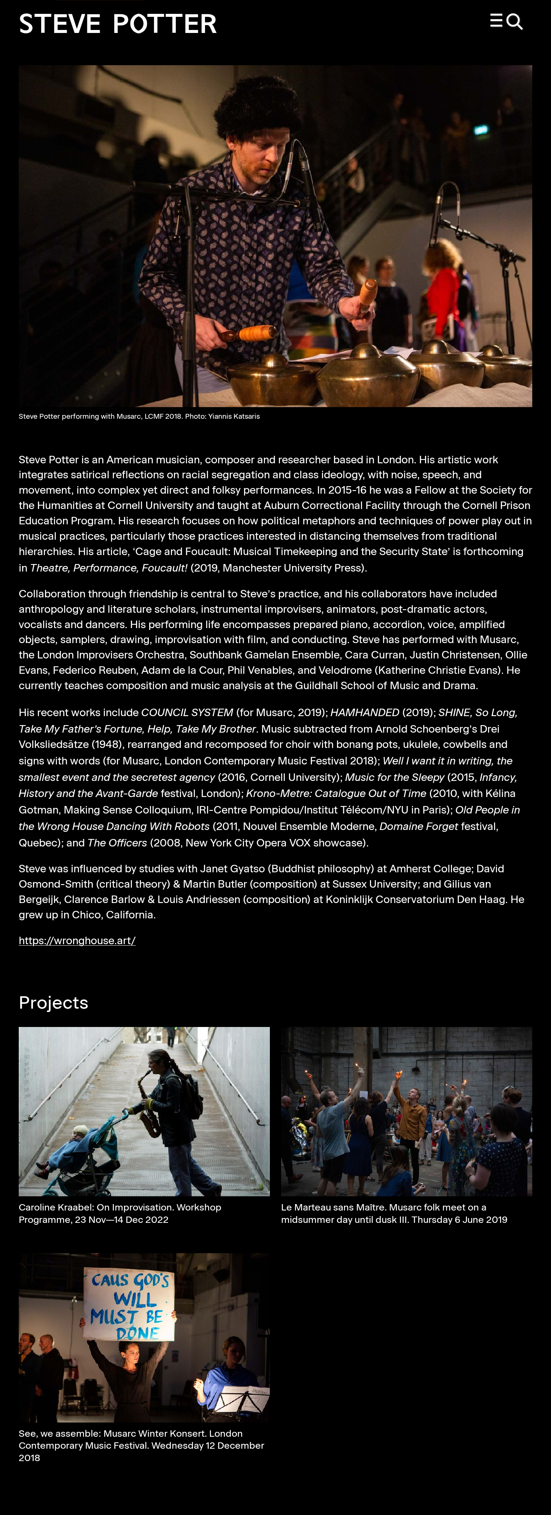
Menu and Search (507, 22)
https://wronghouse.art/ (77, 941)
